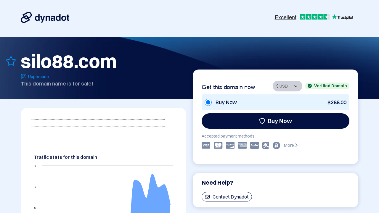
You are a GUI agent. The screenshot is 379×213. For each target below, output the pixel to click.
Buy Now (280, 121)
